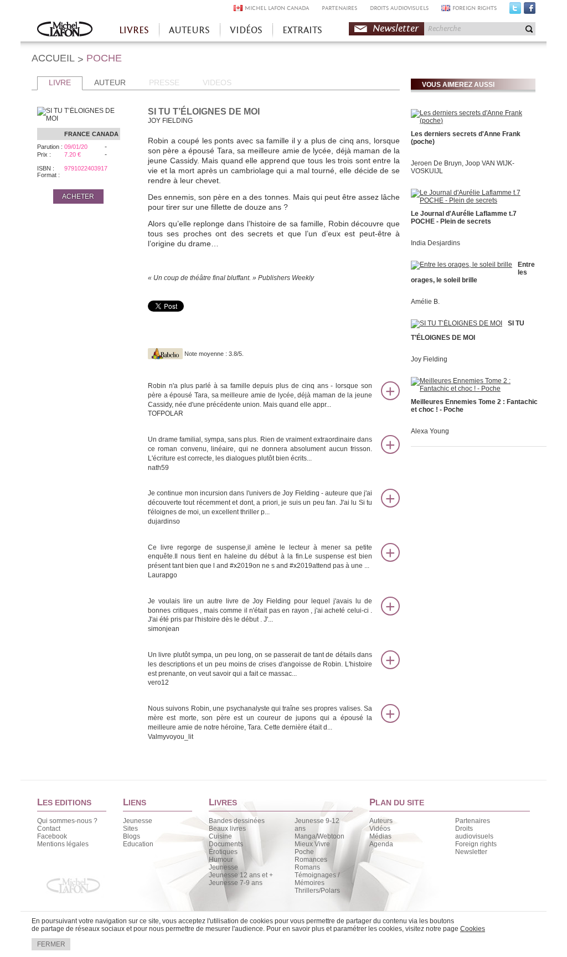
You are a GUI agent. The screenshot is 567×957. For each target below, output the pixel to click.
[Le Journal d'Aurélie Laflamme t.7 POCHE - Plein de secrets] (472, 200)
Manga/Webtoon (319, 836)
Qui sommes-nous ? (67, 821)
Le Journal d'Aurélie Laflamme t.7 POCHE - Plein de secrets (464, 217)
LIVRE (60, 82)
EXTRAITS (302, 30)
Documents (226, 844)
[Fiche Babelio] (165, 353)
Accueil (64, 30)
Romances (311, 859)
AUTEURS (189, 30)
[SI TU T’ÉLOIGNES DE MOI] (456, 323)
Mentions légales (63, 844)
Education (138, 844)
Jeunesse (137, 821)
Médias (380, 836)
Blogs (131, 836)
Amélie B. (425, 302)
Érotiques (223, 852)
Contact (48, 828)
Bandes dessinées (237, 821)
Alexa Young (430, 431)
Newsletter (396, 28)
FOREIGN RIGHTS (474, 8)
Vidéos (379, 828)
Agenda (381, 844)
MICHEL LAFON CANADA (277, 8)
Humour (221, 859)
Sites (130, 828)
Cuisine (220, 836)
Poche (304, 852)
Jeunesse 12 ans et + (241, 875)
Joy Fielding (429, 359)
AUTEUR (110, 82)
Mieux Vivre (312, 844)
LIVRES (134, 30)
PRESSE (164, 82)
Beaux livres (227, 828)
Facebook (529, 10)
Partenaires (472, 821)
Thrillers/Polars (317, 890)
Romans (307, 867)
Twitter (515, 10)
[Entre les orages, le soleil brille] (461, 264)
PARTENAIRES (339, 8)
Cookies (472, 929)
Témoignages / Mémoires (317, 879)
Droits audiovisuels (474, 832)
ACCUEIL (53, 58)
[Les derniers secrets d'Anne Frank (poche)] (472, 121)
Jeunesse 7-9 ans (235, 883)
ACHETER (78, 196)
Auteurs (381, 821)
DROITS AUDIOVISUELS (399, 8)
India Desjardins (435, 243)
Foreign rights (476, 844)
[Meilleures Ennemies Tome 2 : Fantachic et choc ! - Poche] (472, 388)
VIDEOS (217, 82)
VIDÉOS (246, 30)
